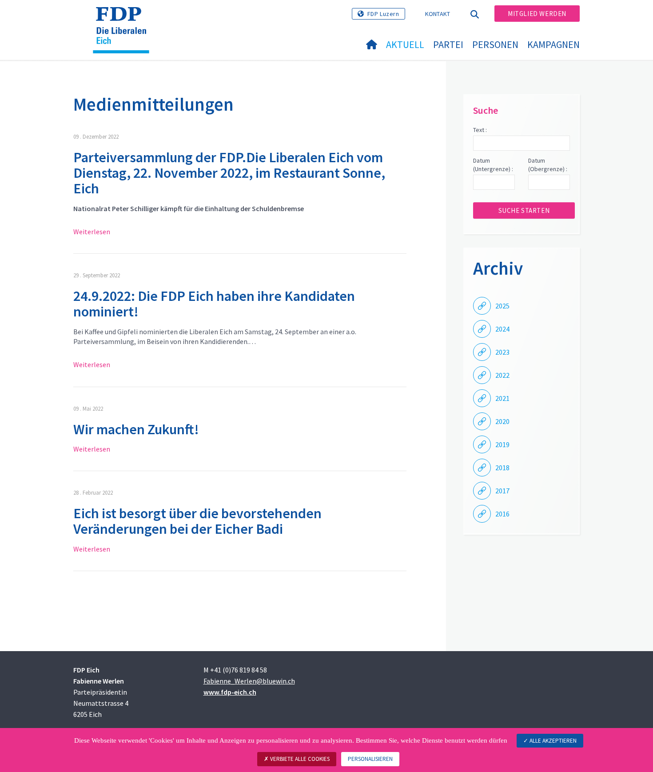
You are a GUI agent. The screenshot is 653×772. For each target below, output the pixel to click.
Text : (480, 130)
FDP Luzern (383, 14)
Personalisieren (370, 759)
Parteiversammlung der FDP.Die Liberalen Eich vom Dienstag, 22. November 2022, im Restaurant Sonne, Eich (229, 172)
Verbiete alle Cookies (299, 759)
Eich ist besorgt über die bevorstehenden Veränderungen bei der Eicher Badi (197, 521)
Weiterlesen (91, 231)
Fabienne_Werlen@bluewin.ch (249, 680)
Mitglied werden (537, 13)
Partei (448, 44)
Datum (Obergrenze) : (547, 164)
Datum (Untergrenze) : (493, 164)
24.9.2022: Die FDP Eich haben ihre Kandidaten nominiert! (214, 303)
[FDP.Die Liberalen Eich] (124, 18)
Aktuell (405, 44)
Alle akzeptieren (552, 740)
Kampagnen (553, 44)
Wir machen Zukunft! (136, 429)
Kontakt (437, 14)
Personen (495, 44)
